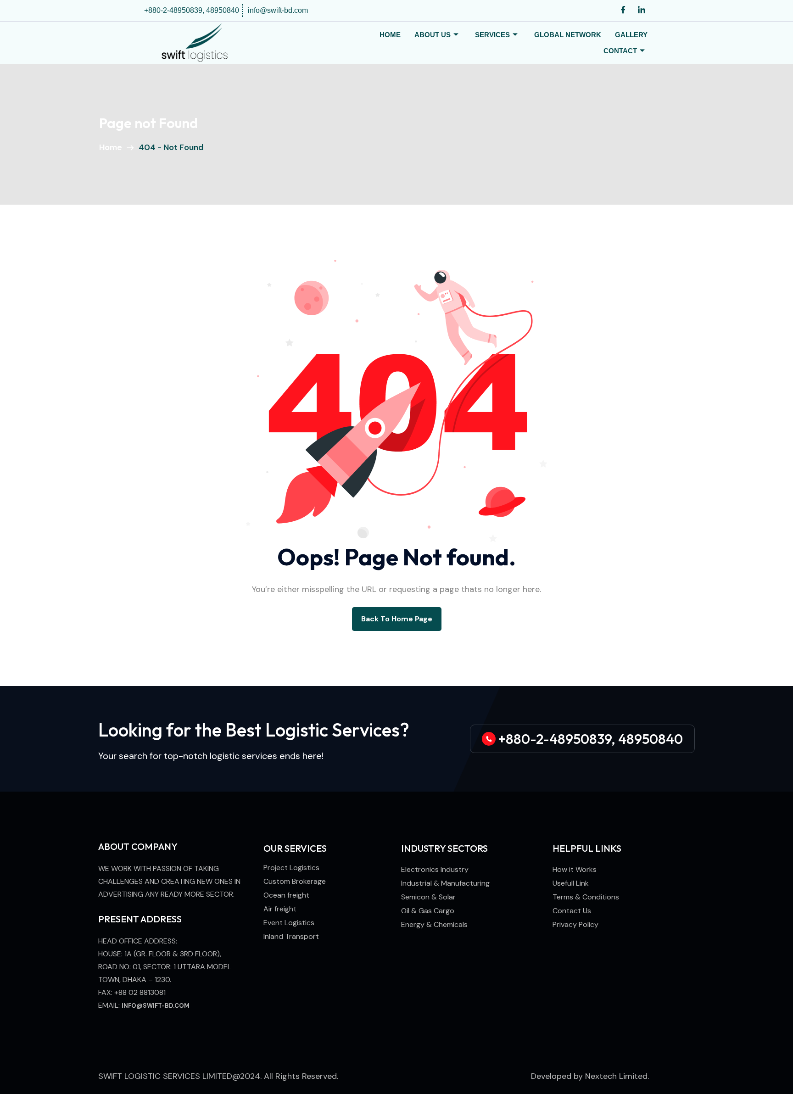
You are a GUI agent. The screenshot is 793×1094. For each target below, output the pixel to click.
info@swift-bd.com (156, 1006)
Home (390, 35)
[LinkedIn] (641, 10)
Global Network (567, 35)
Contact (620, 51)
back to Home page (396, 619)
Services (492, 35)
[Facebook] (623, 10)
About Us (432, 35)
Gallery (631, 35)
